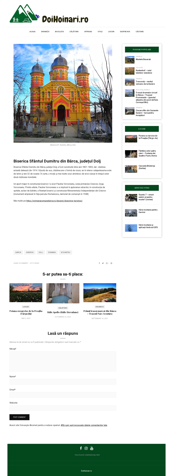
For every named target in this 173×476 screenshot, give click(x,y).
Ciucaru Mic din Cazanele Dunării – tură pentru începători (147, 112)
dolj (41, 252)
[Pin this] (110, 263)
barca (18, 252)
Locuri (111, 32)
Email (12, 389)
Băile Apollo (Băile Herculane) (62, 312)
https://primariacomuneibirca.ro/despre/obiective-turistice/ (54, 201)
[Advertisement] (63, 225)
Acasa (32, 32)
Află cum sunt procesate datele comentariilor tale (84, 425)
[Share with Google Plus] (106, 263)
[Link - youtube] (91, 448)
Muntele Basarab (143, 59)
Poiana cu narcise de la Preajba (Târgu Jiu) (25, 312)
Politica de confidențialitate (87, 455)
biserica (29, 252)
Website (13, 403)
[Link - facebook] (81, 448)
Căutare (140, 32)
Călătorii (74, 32)
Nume (12, 376)
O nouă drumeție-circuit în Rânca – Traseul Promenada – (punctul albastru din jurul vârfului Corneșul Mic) (147, 97)
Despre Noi (125, 32)
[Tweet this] (102, 263)
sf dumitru (65, 252)
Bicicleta (59, 32)
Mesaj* (12, 349)
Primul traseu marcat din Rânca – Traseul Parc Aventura (99, 312)
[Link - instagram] (86, 448)
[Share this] (98, 263)
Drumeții (45, 32)
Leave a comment (21, 263)
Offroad (88, 32)
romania (52, 252)
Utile (100, 32)
